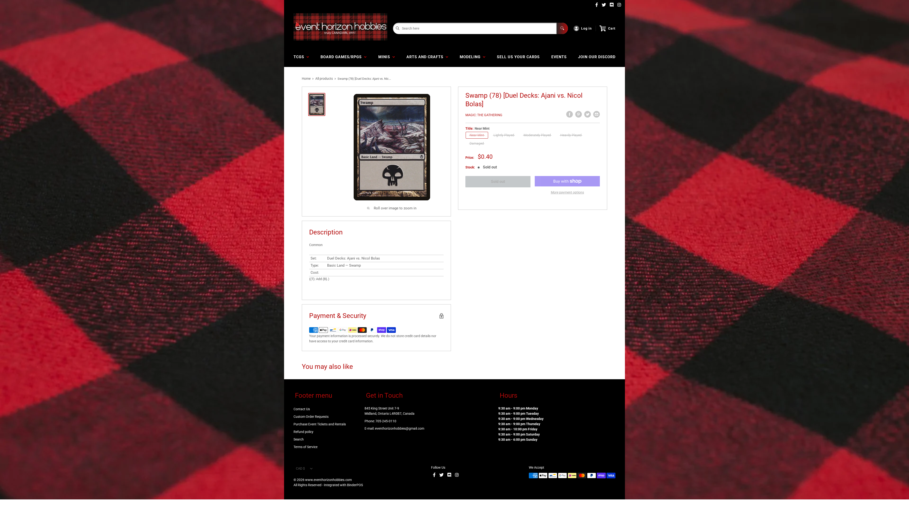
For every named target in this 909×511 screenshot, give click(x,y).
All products (324, 78)
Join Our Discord (596, 57)
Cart (611, 28)
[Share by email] (596, 114)
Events (559, 57)
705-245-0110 (385, 421)
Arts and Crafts (426, 57)
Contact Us (302, 409)
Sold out (498, 181)
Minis (385, 57)
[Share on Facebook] (569, 114)
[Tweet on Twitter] (587, 114)
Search (299, 439)
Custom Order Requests (311, 416)
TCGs (300, 57)
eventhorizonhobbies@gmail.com (399, 428)
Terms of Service (305, 447)
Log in (586, 28)
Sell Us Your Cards (518, 57)
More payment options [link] (567, 192)
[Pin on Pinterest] (578, 114)
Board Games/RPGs (342, 57)
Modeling (471, 57)
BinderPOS (355, 485)
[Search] (562, 28)
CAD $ (300, 468)
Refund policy (303, 432)
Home (306, 78)
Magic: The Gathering (483, 115)
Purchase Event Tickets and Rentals (320, 424)
